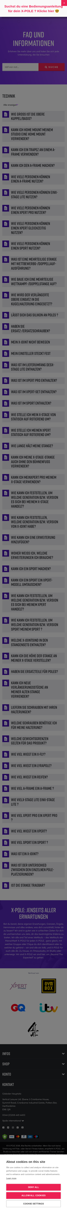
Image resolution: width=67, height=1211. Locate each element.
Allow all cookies (33, 1195)
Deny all (33, 1187)
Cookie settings (33, 1204)
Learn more (11, 1178)
